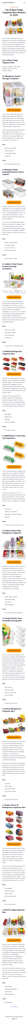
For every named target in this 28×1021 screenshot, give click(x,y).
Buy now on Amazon (14, 110)
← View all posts (14, 1006)
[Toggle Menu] (24, 2)
